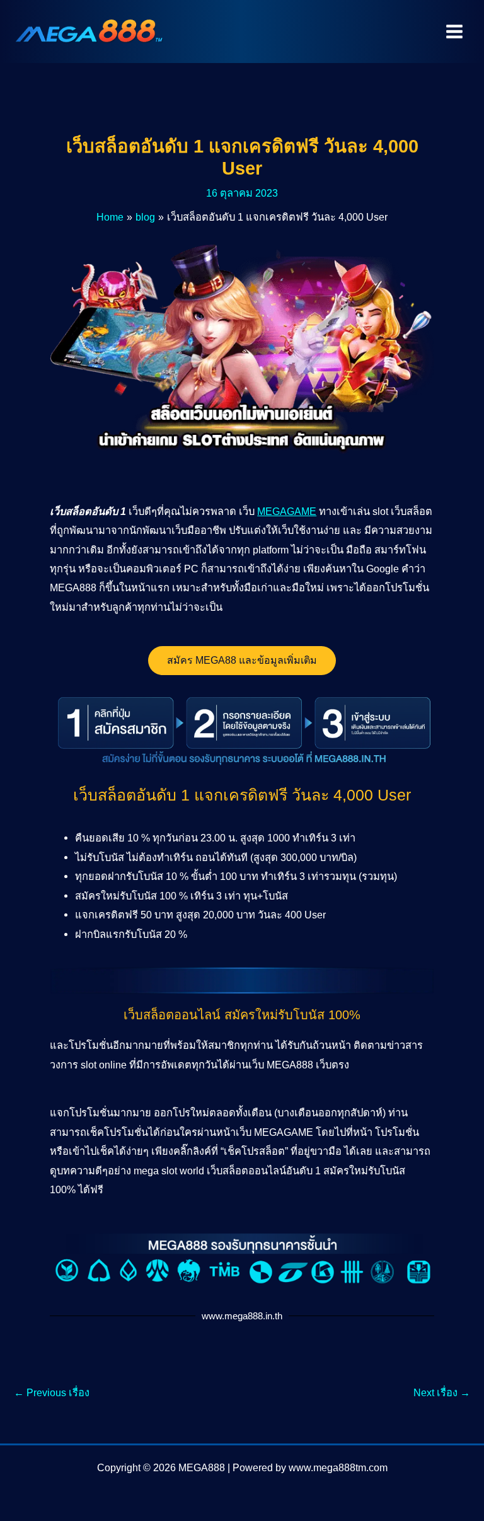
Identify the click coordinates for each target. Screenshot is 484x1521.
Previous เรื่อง (51, 1392)
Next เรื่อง (441, 1392)
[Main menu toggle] (454, 31)
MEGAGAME (286, 511)
